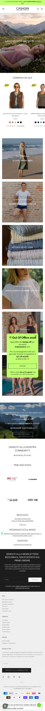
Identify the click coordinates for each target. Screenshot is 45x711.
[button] (22, 366)
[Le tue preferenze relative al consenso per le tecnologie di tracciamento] (2, 533)
